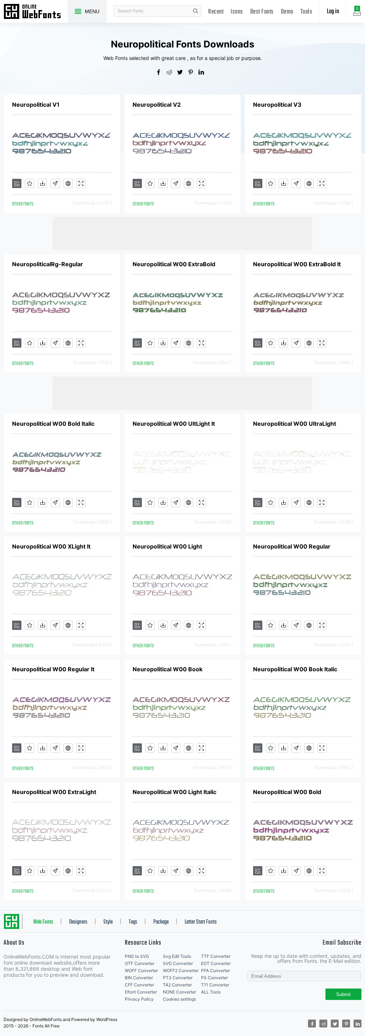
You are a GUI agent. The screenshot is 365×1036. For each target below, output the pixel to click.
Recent (215, 12)
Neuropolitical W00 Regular (291, 546)
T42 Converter (177, 984)
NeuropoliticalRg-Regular (47, 264)
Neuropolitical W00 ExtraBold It (297, 264)
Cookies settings (179, 999)
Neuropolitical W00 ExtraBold (174, 264)
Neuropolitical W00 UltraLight (294, 423)
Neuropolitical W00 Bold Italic (53, 423)
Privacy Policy (139, 999)
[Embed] (68, 183)
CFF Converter (139, 984)
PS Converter (214, 977)
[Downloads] (42, 183)
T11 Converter (215, 984)
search (195, 11)
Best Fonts (262, 12)
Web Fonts (43, 922)
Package (161, 922)
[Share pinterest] (193, 72)
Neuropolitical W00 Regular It (53, 669)
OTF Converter (139, 963)
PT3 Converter (177, 977)
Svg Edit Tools (177, 956)
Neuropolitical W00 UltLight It (174, 423)
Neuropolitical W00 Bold (287, 791)
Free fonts (36, 12)
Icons (237, 12)
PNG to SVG (137, 956)
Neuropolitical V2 (157, 104)
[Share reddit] (171, 72)
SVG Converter (178, 963)
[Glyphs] (55, 183)
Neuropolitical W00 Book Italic (295, 669)
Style (108, 922)
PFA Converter (215, 970)
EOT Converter (216, 963)
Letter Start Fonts (201, 922)
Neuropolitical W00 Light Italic (174, 791)
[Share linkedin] (204, 72)
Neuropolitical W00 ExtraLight (54, 791)
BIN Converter (139, 977)
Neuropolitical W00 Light (167, 546)
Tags (133, 922)
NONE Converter (179, 992)
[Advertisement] (182, 233)
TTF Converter (215, 956)
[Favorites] (29, 183)
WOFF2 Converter (181, 970)
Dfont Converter (141, 992)
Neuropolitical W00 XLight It (51, 546)
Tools (306, 12)
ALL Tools (211, 992)
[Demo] (81, 183)
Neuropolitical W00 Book (167, 669)
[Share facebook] (161, 72)
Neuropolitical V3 (277, 104)
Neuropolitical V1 (36, 104)
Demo (287, 12)
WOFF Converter (141, 970)
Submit (343, 994)
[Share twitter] (182, 72)
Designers (78, 922)
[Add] (16, 183)
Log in (333, 11)
